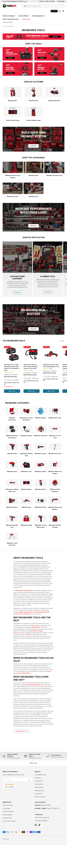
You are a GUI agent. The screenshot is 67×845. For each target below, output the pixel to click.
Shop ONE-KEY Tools (22, 731)
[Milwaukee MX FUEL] (54, 92)
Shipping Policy (39, 790)
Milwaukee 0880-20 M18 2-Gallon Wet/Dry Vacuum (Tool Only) (31, 366)
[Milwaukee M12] (13, 92)
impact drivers (28, 612)
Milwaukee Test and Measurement (41, 526)
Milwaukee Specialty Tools (12, 526)
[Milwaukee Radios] (26, 482)
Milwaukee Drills (33, 175)
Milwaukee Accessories (12, 419)
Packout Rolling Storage (33, 120)
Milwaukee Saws (33, 196)
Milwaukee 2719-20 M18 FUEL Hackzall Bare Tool (51, 365)
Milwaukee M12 (12, 100)
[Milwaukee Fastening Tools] (54, 167)
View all (62, 340)
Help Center (39, 781)
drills (21, 612)
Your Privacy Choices (9, 821)
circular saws (17, 614)
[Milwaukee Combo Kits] (41, 429)
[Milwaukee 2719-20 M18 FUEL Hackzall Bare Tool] (51, 354)
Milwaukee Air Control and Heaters (26, 419)
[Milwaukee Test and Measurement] (41, 518)
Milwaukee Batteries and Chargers (12, 176)
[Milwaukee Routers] (41, 482)
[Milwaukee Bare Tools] (55, 411)
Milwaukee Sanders (12, 507)
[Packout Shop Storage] (13, 112)
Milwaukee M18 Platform (24, 590)
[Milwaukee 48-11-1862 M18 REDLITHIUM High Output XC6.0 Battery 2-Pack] (12, 354)
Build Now (33, 145)
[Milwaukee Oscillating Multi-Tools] (12, 482)
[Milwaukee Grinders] (13, 188)
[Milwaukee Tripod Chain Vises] (12, 536)
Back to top (33, 763)
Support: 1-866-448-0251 (47, 1)
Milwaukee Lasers (26, 471)
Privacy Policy (39, 784)
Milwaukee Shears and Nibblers (55, 508)
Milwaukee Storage (26, 525)
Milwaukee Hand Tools (54, 453)
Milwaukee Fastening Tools (54, 175)
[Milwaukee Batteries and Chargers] (13, 167)
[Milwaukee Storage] (26, 518)
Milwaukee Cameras (26, 435)
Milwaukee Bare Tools (55, 418)
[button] (63, 11)
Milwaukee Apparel (40, 418)
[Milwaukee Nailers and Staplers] (55, 464)
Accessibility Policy (40, 774)
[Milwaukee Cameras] (26, 429)
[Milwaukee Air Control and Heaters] (26, 411)
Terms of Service (40, 797)
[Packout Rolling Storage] (33, 112)
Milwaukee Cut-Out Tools (55, 437)
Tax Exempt (38, 793)
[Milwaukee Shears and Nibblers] (55, 500)
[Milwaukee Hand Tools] (55, 446)
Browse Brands (7, 814)
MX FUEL (28, 634)
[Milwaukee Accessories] (12, 411)
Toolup (7, 839)
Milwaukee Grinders (13, 196)
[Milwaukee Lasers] (26, 464)
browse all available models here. (33, 684)
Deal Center (26, 19)
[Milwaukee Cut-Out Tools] (55, 429)
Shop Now (33, 225)
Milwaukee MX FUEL (54, 100)
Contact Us (38, 778)
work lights (26, 614)
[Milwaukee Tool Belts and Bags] (55, 518)
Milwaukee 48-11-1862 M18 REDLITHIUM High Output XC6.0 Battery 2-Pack (12, 367)
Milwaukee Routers (40, 489)
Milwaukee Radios (26, 489)
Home (4, 26)
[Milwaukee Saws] (34, 188)
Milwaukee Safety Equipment (55, 490)
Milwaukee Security (40, 507)
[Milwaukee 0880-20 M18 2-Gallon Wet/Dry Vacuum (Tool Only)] (31, 354)
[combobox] (43, 6)
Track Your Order (8, 805)
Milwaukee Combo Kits (40, 435)
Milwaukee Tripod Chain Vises (12, 544)
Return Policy (39, 787)
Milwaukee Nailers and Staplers (55, 472)
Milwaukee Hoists (12, 471)
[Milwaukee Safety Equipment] (55, 482)
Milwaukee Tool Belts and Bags (55, 526)
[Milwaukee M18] (33, 92)
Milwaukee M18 (33, 100)
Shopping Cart (7, 818)
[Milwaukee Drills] (34, 167)
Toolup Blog (60, 1)
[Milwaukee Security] (41, 500)
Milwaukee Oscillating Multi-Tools (12, 490)
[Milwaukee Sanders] (12, 500)
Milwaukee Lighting (40, 471)
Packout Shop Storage (12, 120)
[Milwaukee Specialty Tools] (12, 518)
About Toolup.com (8, 811)
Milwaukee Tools (10, 26)
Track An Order (8, 22)
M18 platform (35, 627)
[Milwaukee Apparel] (41, 411)
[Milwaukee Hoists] (12, 464)
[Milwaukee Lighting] (41, 464)
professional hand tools (41, 612)
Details (25, 1)
